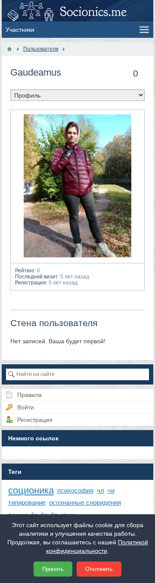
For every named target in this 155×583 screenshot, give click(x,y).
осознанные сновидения (85, 502)
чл (100, 490)
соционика (31, 490)
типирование (27, 502)
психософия (75, 490)
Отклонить (99, 569)
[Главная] (9, 49)
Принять (53, 569)
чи (111, 490)
